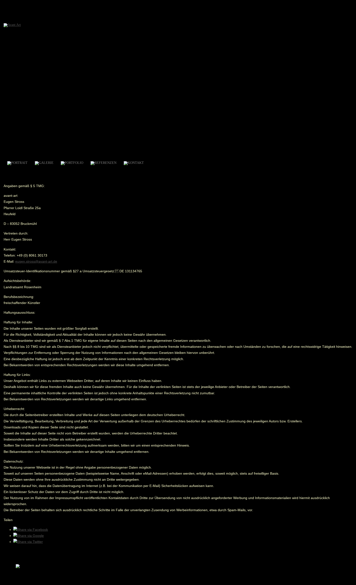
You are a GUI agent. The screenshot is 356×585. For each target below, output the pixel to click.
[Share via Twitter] (28, 542)
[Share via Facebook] (30, 530)
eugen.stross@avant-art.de (36, 261)
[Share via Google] (28, 536)
